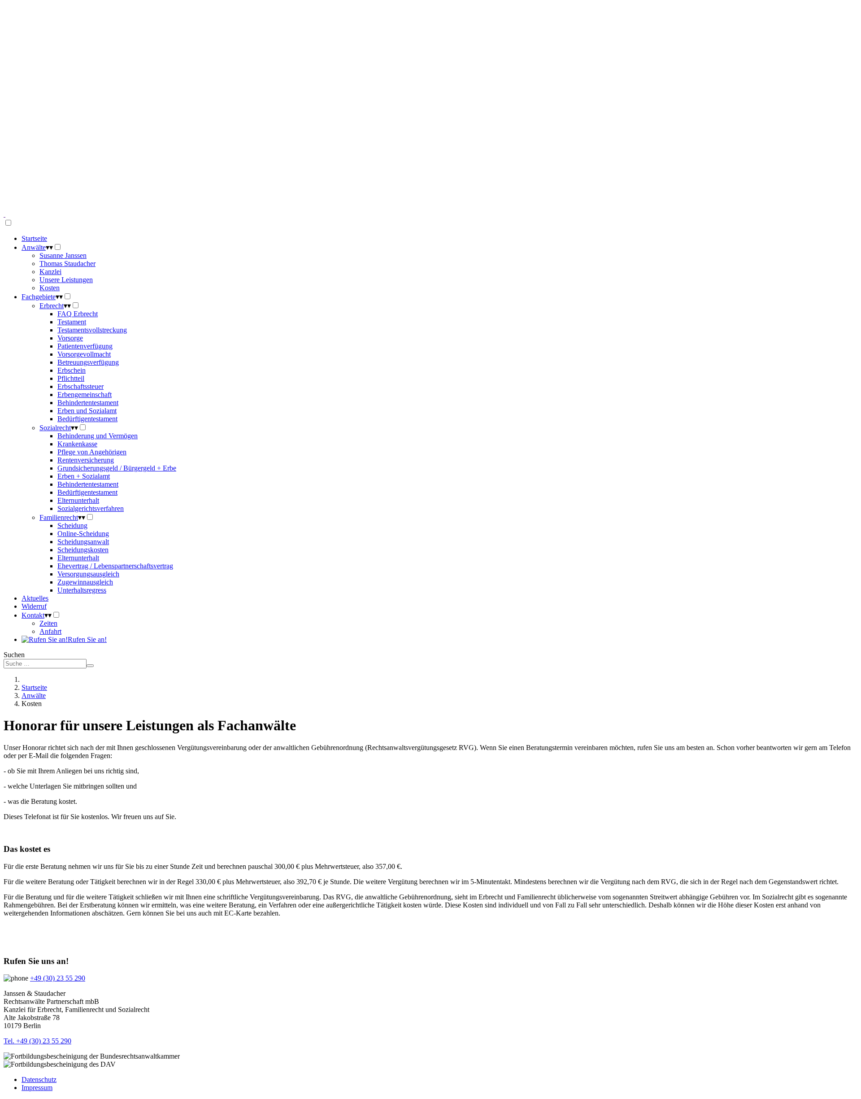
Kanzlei (50, 271)
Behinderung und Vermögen (97, 436)
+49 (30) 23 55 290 (57, 978)
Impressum (37, 1087)
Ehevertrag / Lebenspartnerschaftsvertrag (115, 566)
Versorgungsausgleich (88, 574)
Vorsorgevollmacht (84, 354)
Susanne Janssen (63, 255)
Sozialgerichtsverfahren (90, 508)
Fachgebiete (39, 297)
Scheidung (72, 525)
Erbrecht (51, 306)
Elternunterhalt (78, 500)
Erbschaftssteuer (80, 386)
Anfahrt (50, 631)
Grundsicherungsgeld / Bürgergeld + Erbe (116, 468)
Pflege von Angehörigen (91, 452)
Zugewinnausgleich (85, 582)
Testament (71, 322)
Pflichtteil (70, 378)
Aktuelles (35, 598)
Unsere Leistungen (66, 279)
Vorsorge (70, 338)
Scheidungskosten (83, 550)
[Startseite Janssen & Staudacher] (4, 214)
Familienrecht (58, 517)
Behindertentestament (87, 402)
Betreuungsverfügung (88, 362)
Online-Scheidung (83, 533)
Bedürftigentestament (87, 419)
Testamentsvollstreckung (92, 330)
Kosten (49, 288)
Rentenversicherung (85, 460)
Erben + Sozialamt (83, 476)
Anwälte (34, 247)
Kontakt (33, 615)
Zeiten (48, 623)
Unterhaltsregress (81, 590)
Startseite (34, 238)
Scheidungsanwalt (83, 541)
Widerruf (34, 606)
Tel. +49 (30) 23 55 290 (37, 1041)
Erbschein (71, 370)
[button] (430, 189)
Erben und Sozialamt (87, 410)
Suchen (14, 655)
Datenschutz (39, 1079)
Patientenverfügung (85, 346)
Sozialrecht (55, 428)
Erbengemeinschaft (84, 394)
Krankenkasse (77, 444)
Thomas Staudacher (67, 263)
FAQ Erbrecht (77, 314)
